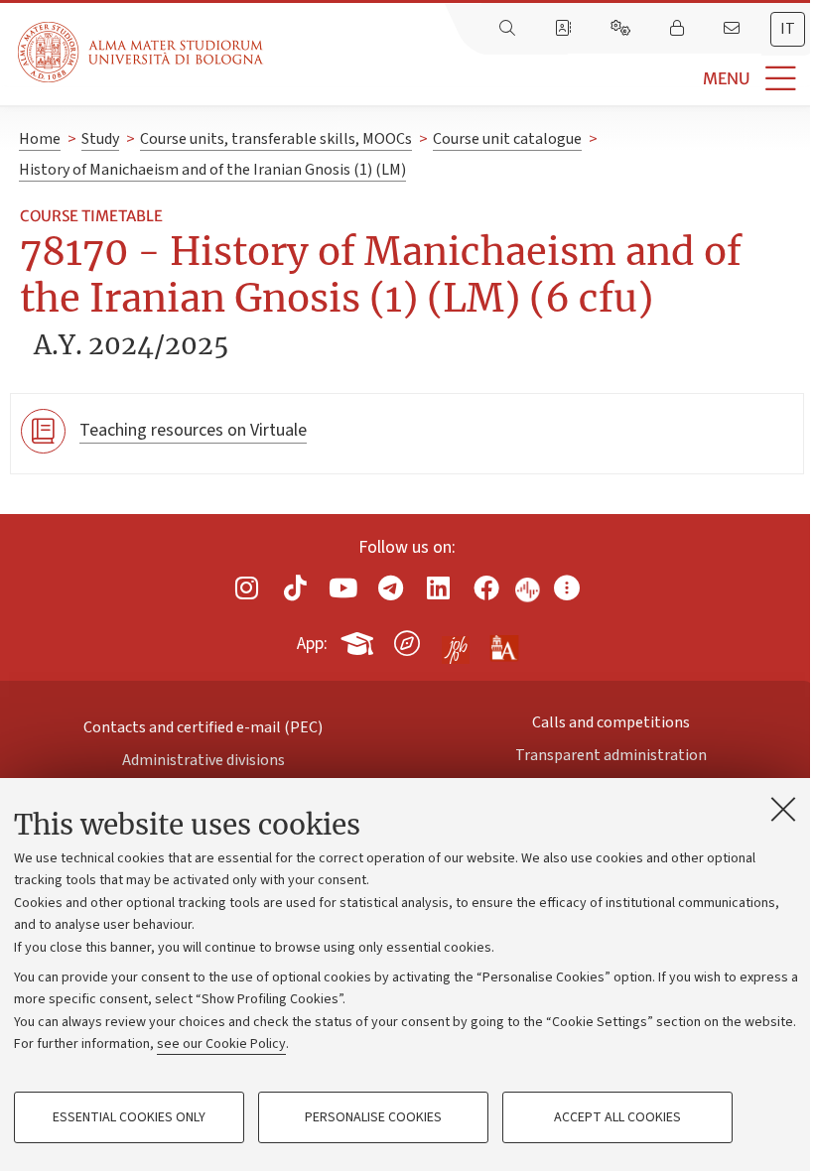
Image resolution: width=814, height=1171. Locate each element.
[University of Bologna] (142, 52)
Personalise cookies (373, 1117)
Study (100, 139)
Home (40, 139)
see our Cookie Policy (221, 1044)
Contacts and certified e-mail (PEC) (203, 727)
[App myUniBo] (359, 640)
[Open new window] (247, 588)
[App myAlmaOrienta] (407, 640)
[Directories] (565, 29)
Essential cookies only (129, 1117)
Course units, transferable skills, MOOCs (276, 139)
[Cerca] (509, 29)
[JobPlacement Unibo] (456, 639)
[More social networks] (567, 588)
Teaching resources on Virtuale (193, 430)
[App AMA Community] (503, 642)
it (787, 29)
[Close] (783, 809)
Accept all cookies (617, 1117)
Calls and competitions (611, 722)
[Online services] (622, 29)
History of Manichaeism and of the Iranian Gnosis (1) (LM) (212, 170)
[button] (538, 79)
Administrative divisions (203, 760)
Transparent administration (611, 755)
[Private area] (679, 29)
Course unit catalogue (507, 139)
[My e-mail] (733, 29)
